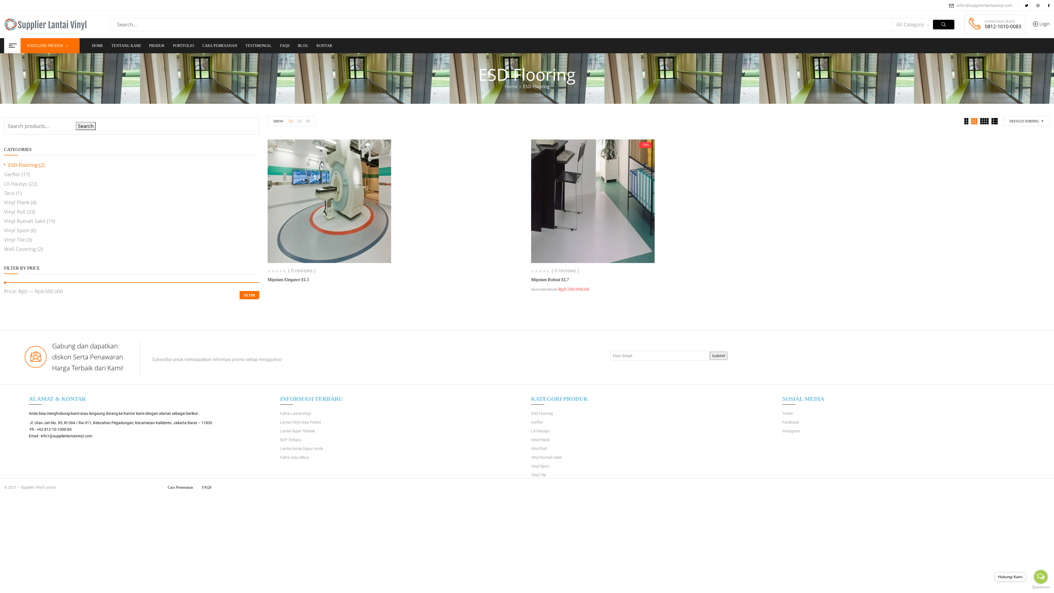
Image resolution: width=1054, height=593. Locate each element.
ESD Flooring (23, 165)
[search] (943, 24)
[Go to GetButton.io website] (1041, 587)
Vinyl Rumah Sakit (25, 221)
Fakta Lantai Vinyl (295, 413)
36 (307, 121)
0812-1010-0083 (1003, 26)
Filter (249, 295)
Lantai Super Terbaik (297, 431)
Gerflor (12, 174)
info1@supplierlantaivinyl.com (985, 5)
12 (290, 121)
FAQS (207, 487)
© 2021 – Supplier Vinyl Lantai (29, 487)
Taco (9, 193)
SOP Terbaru (290, 440)
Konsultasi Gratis (1000, 21)
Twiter (787, 413)
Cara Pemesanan (180, 487)
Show (278, 121)
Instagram (791, 431)
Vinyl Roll (15, 211)
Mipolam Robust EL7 (550, 279)
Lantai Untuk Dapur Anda (301, 448)
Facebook (790, 422)
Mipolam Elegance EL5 (288, 279)
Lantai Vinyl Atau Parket (300, 422)
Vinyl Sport (16, 230)
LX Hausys (15, 183)
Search (86, 126)
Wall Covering (20, 249)
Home (511, 86)
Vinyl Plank (16, 202)
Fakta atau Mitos (294, 457)
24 (299, 121)
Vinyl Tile (14, 239)
